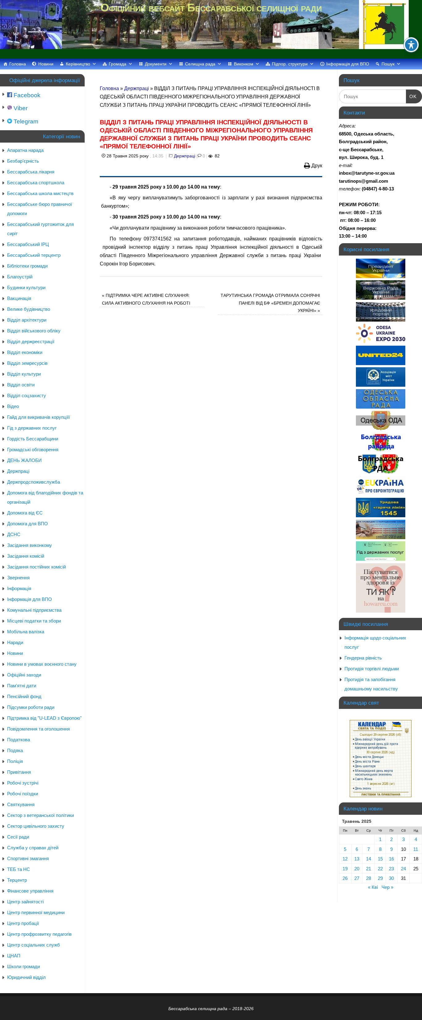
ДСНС (13, 534)
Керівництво (78, 63)
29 (380, 878)
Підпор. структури (290, 63)
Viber (19, 108)
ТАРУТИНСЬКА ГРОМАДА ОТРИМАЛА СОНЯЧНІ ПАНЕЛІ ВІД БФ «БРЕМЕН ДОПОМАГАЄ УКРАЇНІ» (270, 303)
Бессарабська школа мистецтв (40, 193)
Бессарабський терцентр (34, 255)
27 (356, 878)
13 (356, 858)
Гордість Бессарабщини (32, 438)
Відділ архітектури (26, 320)
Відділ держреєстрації (30, 341)
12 (345, 858)
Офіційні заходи (24, 674)
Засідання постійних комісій (36, 566)
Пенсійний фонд (24, 696)
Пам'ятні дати (21, 685)
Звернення (18, 577)
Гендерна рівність (363, 657)
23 (391, 868)
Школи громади (23, 966)
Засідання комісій (25, 556)
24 (403, 868)
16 (391, 858)
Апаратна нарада (25, 150)
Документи (156, 63)
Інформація (19, 588)
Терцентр (17, 880)
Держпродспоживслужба (33, 482)
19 (345, 868)
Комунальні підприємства (34, 610)
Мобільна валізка (25, 631)
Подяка (15, 750)
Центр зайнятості (25, 901)
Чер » (387, 887)
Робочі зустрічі (22, 782)
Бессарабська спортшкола (35, 182)
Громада (117, 63)
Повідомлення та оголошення (38, 728)
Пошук (388, 63)
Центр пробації (23, 923)
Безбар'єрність (23, 161)
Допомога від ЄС (25, 512)
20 (356, 868)
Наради (15, 642)
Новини (45, 63)
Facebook (26, 95)
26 (345, 878)
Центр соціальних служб (33, 944)
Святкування (21, 804)
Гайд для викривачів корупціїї (38, 417)
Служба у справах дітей (32, 847)
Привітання (19, 772)
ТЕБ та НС (18, 869)
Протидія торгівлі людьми (371, 668)
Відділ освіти (21, 384)
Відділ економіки (24, 352)
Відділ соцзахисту (26, 395)
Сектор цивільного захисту (35, 826)
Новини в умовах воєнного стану (42, 664)
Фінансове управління (30, 890)
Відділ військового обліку (34, 330)
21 (368, 868)
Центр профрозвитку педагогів (39, 934)
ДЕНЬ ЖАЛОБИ (24, 460)
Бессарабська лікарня (30, 171)
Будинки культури (26, 287)
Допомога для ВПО (27, 523)
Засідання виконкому (29, 545)
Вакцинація (19, 298)
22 (380, 868)
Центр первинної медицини (36, 912)
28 (368, 878)
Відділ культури (24, 374)
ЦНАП (13, 955)
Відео (13, 406)
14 (368, 858)
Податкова (18, 739)
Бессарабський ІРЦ (28, 244)
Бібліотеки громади (27, 266)
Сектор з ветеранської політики (40, 815)
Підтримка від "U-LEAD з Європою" (44, 718)
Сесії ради (18, 836)
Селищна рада (200, 63)
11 (415, 849)
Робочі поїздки (22, 793)
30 (391, 878)
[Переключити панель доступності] (411, 44)
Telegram (25, 121)
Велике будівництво (28, 309)
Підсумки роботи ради (30, 707)
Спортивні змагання (28, 858)
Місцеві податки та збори (34, 620)
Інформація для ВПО (347, 63)
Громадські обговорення (32, 449)
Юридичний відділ (26, 977)
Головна (17, 63)
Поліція (15, 761)
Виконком (243, 63)
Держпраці (136, 88)
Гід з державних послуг (32, 428)
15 (380, 858)
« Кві (373, 887)
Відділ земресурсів (27, 363)
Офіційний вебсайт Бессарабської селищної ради (211, 7)
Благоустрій (19, 276)
